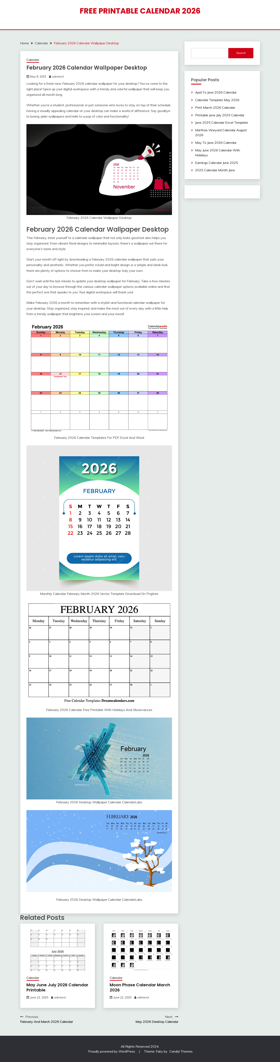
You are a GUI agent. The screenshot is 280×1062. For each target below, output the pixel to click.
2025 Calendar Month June (215, 170)
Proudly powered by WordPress (112, 1051)
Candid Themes (180, 1051)
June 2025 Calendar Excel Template (221, 122)
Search (241, 53)
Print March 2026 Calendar (215, 107)
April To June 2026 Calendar (216, 92)
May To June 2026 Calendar (216, 143)
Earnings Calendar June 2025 (216, 163)
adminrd (58, 76)
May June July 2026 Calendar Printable (57, 987)
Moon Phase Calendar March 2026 (140, 987)
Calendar (32, 60)
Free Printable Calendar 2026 (140, 11)
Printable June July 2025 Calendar (219, 115)
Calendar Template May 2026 (217, 100)
